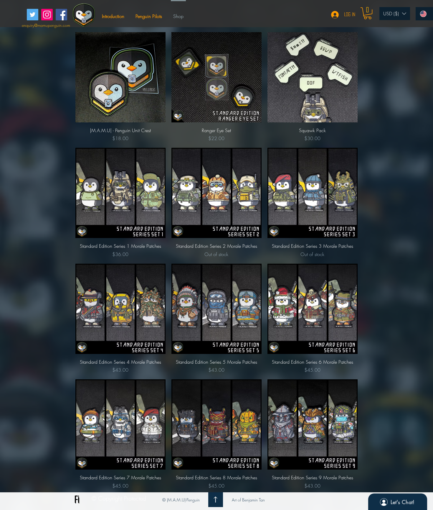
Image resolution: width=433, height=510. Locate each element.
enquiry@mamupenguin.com (46, 25)
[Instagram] (47, 14)
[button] (368, 13)
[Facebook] (61, 14)
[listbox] (394, 13)
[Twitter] (32, 14)
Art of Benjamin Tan (248, 500)
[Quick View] (120, 77)
